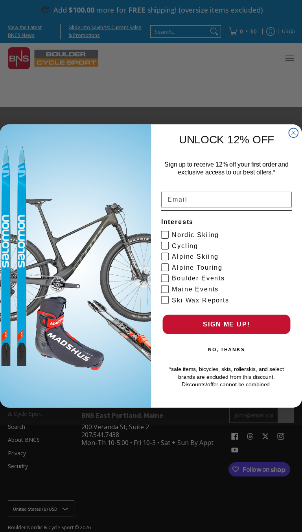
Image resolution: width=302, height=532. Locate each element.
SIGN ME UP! (226, 324)
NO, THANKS (226, 349)
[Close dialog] (293, 133)
